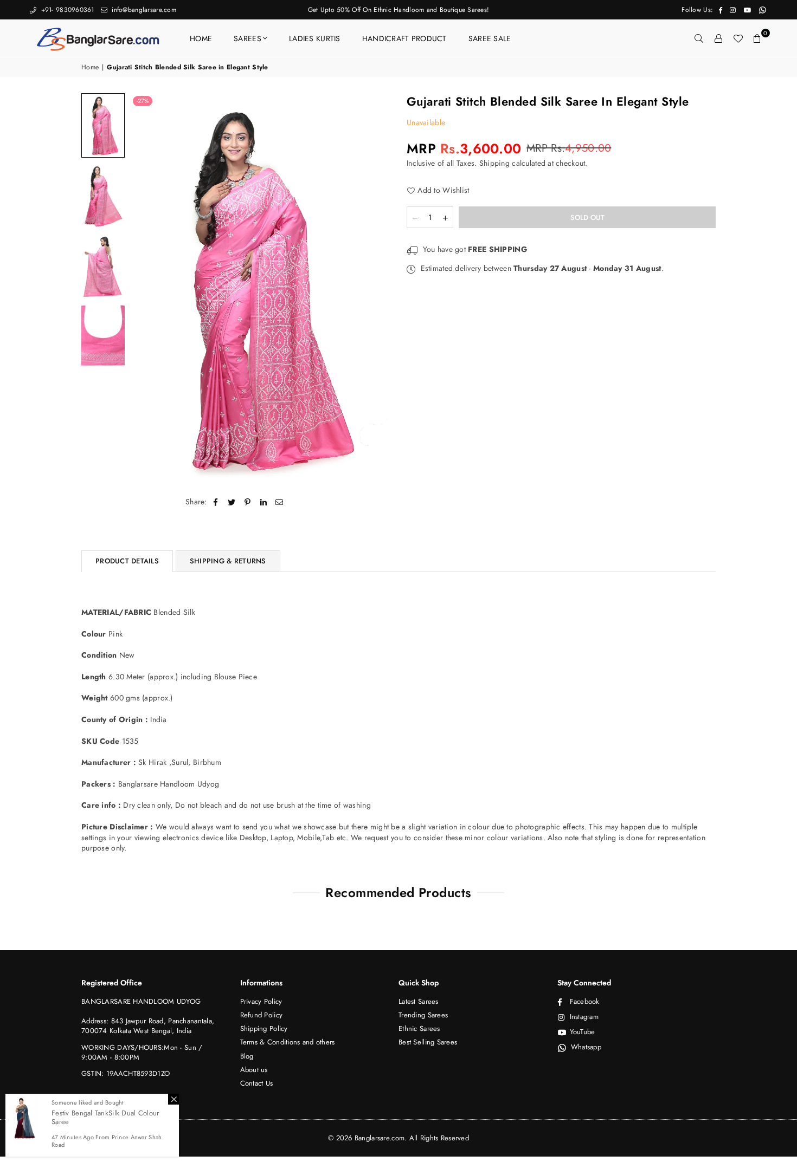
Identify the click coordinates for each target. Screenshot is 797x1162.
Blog (247, 1056)
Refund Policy (261, 1015)
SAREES (247, 38)
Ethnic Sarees (419, 1028)
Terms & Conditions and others (287, 1042)
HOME (201, 38)
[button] (757, 38)
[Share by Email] (279, 502)
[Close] (173, 1099)
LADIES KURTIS (314, 38)
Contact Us (256, 1083)
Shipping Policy (264, 1028)
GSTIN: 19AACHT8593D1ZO (125, 1073)
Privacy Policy (261, 1001)
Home (90, 67)
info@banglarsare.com (143, 10)
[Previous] (145, 287)
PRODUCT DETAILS (127, 561)
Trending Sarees (423, 1015)
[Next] (375, 287)
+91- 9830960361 (66, 10)
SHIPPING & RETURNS (228, 561)
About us (254, 1069)
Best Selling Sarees (427, 1042)
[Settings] (718, 38)
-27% (143, 100)
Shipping (494, 163)
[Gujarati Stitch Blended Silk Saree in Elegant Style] (103, 125)
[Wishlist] (738, 38)
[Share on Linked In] (264, 502)
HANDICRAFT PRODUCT (404, 38)
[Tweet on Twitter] (232, 502)
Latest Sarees (418, 1001)
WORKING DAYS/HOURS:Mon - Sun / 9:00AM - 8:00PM (141, 1052)
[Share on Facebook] (216, 502)
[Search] (699, 38)
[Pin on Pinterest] (247, 502)
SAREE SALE (489, 38)
